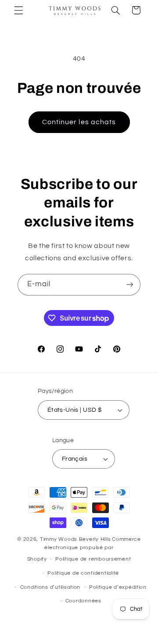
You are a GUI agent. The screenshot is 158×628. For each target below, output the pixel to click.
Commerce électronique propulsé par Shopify (84, 549)
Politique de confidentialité (83, 573)
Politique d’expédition (118, 587)
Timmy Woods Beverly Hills (75, 539)
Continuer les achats (79, 122)
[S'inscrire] (130, 285)
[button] (18, 10)
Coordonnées (83, 600)
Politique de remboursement (93, 559)
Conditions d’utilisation (50, 587)
